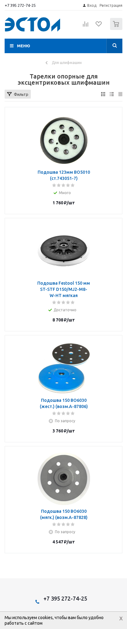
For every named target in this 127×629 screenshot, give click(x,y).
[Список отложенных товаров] (98, 26)
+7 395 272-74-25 (20, 5)
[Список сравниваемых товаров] (85, 26)
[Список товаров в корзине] (117, 28)
